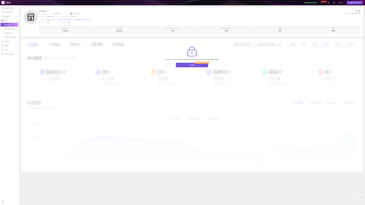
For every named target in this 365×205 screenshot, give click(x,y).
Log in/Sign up (354, 3)
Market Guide (311, 3)
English (340, 3)
